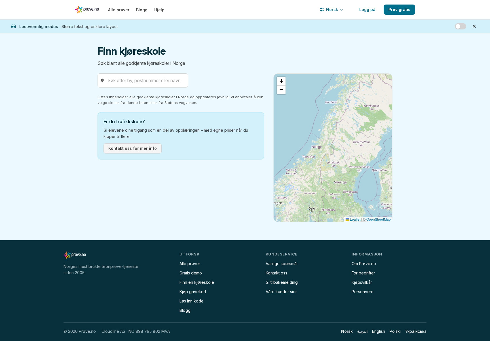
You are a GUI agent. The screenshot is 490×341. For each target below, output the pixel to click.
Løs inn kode (191, 301)
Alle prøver (118, 9)
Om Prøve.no (364, 263)
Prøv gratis (399, 9)
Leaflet (354, 219)
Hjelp (159, 9)
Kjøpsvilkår (362, 282)
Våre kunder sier (281, 291)
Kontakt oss (276, 272)
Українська (415, 331)
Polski (395, 331)
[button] (281, 81)
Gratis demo (190, 272)
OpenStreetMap (378, 219)
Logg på (367, 9)
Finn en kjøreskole (196, 282)
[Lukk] (474, 26)
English (378, 331)
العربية (362, 331)
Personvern (362, 291)
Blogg (141, 9)
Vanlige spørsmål (281, 263)
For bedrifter (363, 272)
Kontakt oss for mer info (132, 148)
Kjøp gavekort (192, 291)
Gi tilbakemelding (282, 282)
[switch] (460, 26)
